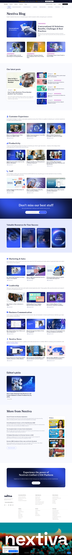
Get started (65, 4)
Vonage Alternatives (55, 511)
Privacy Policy (14, 549)
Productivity (14, 143)
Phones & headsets (38, 499)
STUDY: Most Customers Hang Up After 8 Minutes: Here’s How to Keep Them (35, 56)
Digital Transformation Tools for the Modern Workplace (15, 162)
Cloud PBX (53, 501)
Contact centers (37, 500)
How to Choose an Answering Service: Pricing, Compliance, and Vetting (56, 331)
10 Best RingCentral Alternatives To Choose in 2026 (15, 190)
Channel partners (37, 510)
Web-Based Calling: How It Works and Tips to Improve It (16, 331)
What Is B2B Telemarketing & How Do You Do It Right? (36, 278)
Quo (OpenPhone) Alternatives (56, 516)
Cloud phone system (55, 496)
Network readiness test (38, 504)
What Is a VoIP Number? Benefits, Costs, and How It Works (35, 190)
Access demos (36, 482)
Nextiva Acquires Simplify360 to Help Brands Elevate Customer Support (36, 358)
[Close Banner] (70, 0)
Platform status (20, 516)
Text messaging (54, 499)
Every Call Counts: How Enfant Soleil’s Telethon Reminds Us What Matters (16, 358)
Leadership (14, 285)
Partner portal (37, 514)
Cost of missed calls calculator (39, 501)
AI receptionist (20, 499)
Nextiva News (15, 339)
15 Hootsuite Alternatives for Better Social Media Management (55, 278)
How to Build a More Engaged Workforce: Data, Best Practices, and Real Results (56, 163)
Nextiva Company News (12, 343)
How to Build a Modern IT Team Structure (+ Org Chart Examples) (55, 304)
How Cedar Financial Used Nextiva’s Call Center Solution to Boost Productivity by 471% (19, 395)
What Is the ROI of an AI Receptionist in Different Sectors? (36, 162)
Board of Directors (21, 511)
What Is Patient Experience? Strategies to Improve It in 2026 (54, 135)
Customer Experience (18, 116)
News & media (20, 515)
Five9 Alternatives (55, 514)
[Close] (18, 546)
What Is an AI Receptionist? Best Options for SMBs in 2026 (15, 135)
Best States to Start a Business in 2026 (15, 304)
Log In (59, 4)
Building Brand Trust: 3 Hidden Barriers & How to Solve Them (34, 304)
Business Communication (20, 312)
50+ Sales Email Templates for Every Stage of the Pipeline (15, 278)
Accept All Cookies (12, 551)
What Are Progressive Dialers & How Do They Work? (35, 331)
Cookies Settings (6, 550)
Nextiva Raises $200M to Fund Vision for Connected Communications (56, 358)
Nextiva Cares (20, 514)
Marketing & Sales (17, 259)
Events (36, 511)
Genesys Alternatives (55, 510)
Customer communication (21, 496)
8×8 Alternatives (54, 515)
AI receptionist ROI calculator (22, 500)
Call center (54, 500)
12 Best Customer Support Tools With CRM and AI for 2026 (36, 135)
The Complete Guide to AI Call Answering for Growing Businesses (15, 56)
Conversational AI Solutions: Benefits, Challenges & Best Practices (51, 28)
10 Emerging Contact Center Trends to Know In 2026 (56, 56)
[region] (10, 549)
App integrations (37, 515)
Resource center (37, 496)
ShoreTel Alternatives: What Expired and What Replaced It (55, 190)
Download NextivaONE (8, 502)
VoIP (11, 171)
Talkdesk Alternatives (55, 519)
